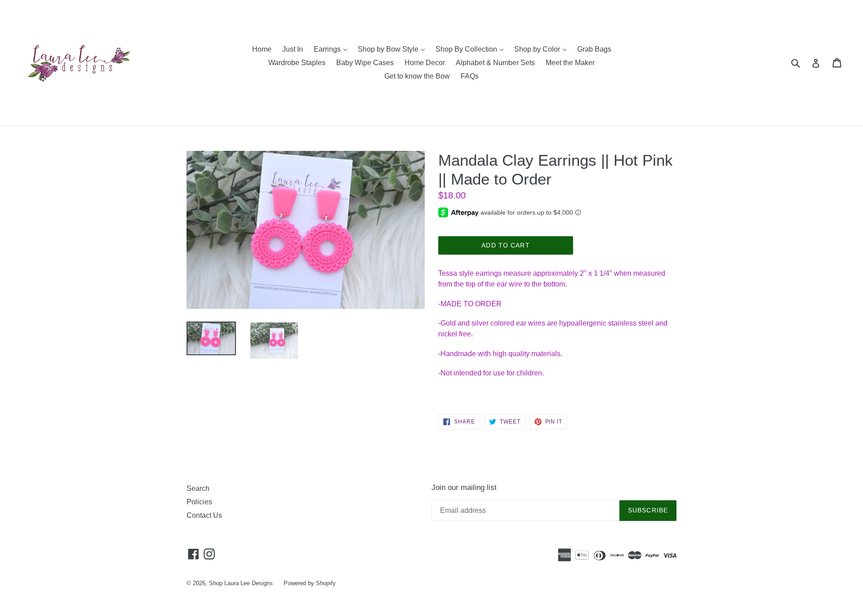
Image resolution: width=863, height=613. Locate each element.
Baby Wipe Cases (365, 62)
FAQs (470, 76)
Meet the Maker (570, 62)
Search (198, 488)
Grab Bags (594, 49)
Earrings (332, 49)
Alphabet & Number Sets (495, 62)
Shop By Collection (472, 49)
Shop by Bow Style (393, 49)
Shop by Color (542, 49)
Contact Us (204, 515)
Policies (199, 502)
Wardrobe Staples (296, 62)
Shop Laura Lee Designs (241, 583)
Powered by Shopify (310, 583)
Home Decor (425, 62)
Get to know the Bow (417, 76)
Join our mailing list (464, 487)
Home (261, 49)
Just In (292, 49)
